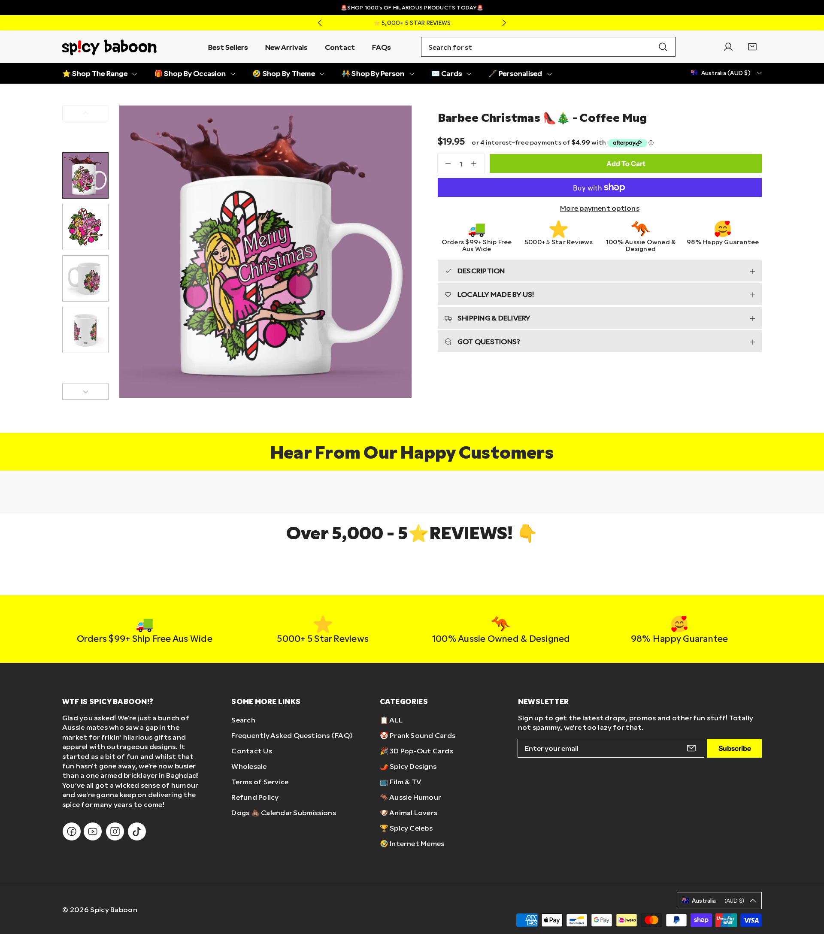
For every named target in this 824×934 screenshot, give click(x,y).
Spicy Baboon (113, 909)
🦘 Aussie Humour (411, 797)
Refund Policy (255, 797)
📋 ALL (391, 720)
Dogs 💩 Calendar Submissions (283, 812)
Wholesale (249, 766)
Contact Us (251, 751)
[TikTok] (136, 831)
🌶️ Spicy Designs (408, 766)
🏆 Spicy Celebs (406, 828)
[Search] (663, 47)
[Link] (109, 46)
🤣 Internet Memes (412, 843)
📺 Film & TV (400, 781)
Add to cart (625, 163)
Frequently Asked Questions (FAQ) (292, 735)
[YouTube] (92, 831)
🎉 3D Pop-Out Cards (416, 751)
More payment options (599, 208)
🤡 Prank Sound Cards (418, 735)
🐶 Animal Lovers (409, 812)
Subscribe (734, 748)
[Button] (319, 22)
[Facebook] (71, 831)
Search (243, 720)
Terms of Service (259, 781)
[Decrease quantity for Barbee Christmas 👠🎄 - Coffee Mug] (444, 163)
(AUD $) (718, 900)
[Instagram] (115, 831)
